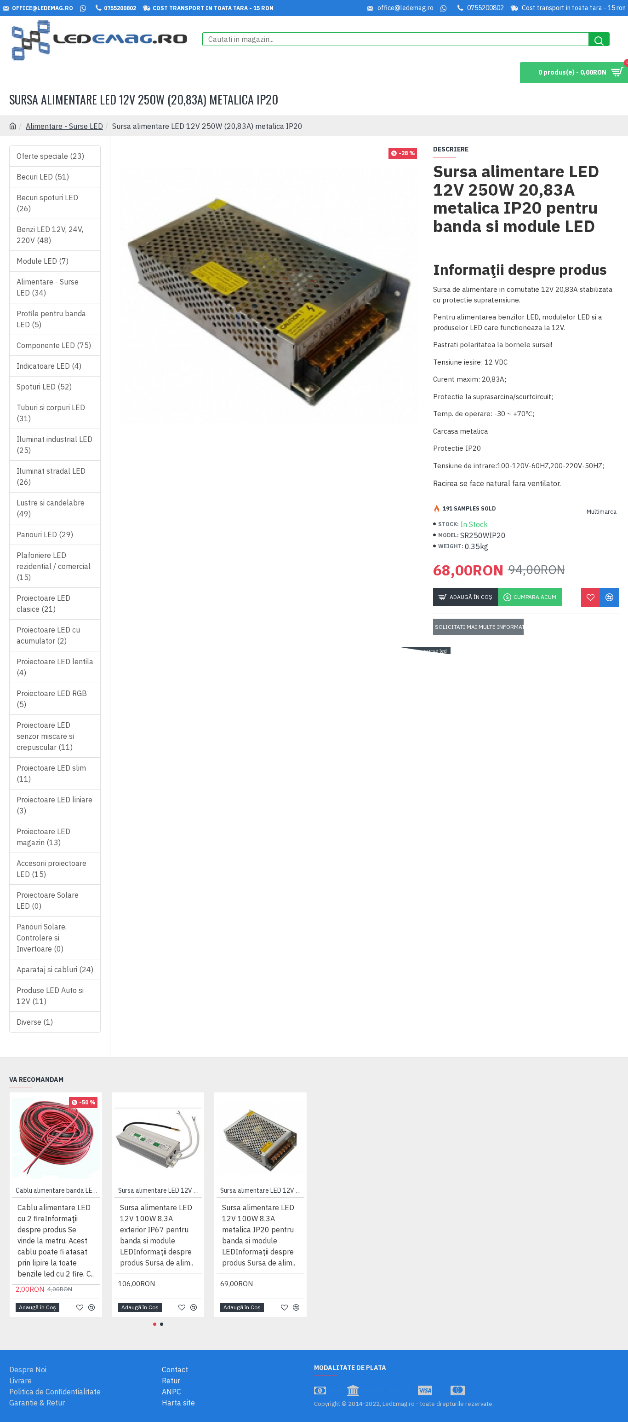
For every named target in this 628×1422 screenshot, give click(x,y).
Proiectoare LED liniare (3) (54, 805)
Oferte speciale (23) (50, 156)
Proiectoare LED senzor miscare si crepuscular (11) (45, 736)
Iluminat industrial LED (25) (54, 445)
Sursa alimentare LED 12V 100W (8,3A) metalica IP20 (262, 1190)
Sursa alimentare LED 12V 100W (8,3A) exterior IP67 (160, 1190)
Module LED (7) (43, 261)
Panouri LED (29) (45, 534)
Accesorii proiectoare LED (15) (51, 869)
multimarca (366, 650)
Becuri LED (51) (43, 176)
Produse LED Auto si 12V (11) (50, 996)
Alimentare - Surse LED (64, 126)
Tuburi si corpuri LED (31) (51, 413)
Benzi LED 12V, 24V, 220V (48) (50, 235)
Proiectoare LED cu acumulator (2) (48, 635)
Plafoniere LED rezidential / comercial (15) (54, 566)
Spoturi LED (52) (44, 386)
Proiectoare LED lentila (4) (55, 667)
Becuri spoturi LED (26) (47, 203)
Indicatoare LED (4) (49, 366)
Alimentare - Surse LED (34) (48, 287)
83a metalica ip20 (277, 650)
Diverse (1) (35, 1022)
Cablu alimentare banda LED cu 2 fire (58, 1190)
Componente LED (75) (54, 345)
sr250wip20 (326, 650)
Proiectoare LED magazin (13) (43, 837)
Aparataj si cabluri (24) (55, 969)
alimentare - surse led (419, 650)
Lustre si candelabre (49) (51, 508)
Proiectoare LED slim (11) (51, 773)
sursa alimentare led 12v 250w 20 (201, 650)
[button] (154, 1324)
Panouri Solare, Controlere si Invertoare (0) (42, 937)
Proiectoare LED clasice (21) (43, 603)
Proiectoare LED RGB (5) (52, 699)
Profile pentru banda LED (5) (51, 319)
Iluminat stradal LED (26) (51, 476)
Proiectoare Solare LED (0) (48, 900)
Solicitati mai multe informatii (479, 626)
